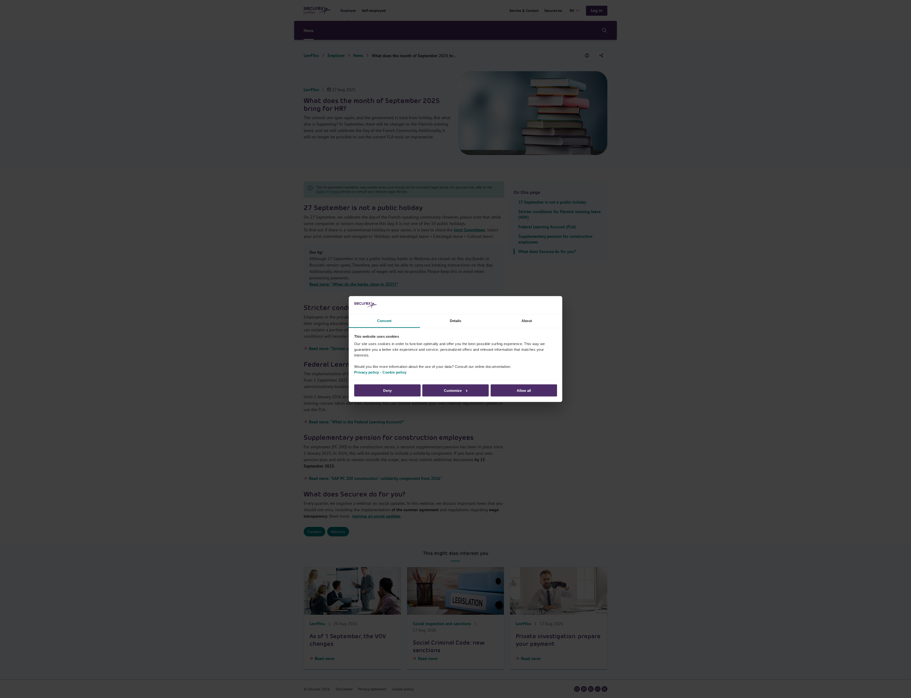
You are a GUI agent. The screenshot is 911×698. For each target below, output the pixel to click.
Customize (453, 390)
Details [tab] (455, 321)
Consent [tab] (384, 321)
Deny (387, 390)
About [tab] (526, 321)
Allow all (524, 390)
